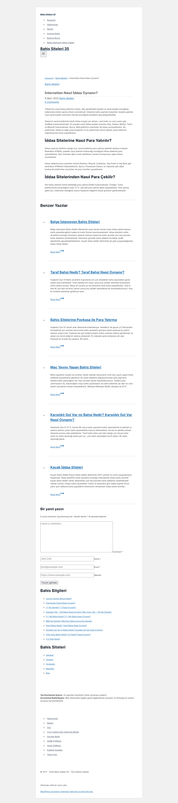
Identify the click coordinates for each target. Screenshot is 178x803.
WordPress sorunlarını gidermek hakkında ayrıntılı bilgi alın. (66, 791)
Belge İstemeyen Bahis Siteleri (60, 42)
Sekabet (50, 655)
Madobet (50, 668)
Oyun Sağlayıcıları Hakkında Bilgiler (63, 732)
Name (97, 559)
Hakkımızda (52, 24)
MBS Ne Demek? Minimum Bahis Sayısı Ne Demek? (69, 621)
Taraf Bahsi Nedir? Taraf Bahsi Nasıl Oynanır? (87, 272)
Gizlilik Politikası (54, 741)
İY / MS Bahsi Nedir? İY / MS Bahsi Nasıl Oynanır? (68, 616)
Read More (57, 252)
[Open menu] (43, 54)
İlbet (48, 673)
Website (97, 575)
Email (97, 567)
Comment (118, 551)
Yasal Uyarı (52, 754)
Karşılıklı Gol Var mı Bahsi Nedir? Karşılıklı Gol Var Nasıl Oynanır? (74, 630)
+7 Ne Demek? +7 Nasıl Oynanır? (61, 607)
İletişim (50, 29)
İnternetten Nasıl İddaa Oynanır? (60, 603)
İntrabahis (50, 664)
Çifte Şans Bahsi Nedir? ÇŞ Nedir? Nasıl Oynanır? (68, 634)
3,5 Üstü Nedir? (53, 639)
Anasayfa (51, 20)
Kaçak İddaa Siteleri (66, 467)
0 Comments (52, 102)
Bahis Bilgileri (61, 78)
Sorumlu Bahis (53, 33)
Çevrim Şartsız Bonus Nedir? (59, 598)
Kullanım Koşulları (54, 750)
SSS (49, 727)
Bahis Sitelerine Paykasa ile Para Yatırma (83, 320)
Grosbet (49, 659)
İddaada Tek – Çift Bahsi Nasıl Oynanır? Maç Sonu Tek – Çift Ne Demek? (79, 612)
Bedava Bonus (53, 38)
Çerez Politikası (54, 745)
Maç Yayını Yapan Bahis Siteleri (75, 367)
